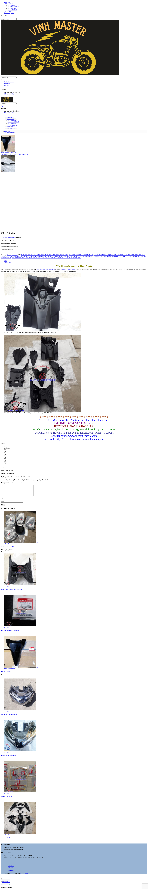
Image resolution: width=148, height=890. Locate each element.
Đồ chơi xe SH (12, 8)
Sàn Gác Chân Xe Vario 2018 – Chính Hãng (11, 589)
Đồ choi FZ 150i (12, 10)
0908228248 (6, 882)
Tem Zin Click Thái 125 (6, 796)
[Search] (1, 105)
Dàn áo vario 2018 (5, 837)
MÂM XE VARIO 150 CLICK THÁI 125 (42, 256)
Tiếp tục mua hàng (9, 94)
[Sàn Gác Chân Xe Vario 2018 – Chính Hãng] (20, 584)
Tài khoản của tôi (9, 82)
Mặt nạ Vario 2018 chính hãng (8, 671)
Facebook (11, 870)
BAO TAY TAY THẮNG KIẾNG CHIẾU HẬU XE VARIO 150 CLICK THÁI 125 (44, 255)
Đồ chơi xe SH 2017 (13, 6)
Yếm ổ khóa (54, 258)
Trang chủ (7, 2)
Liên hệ (10, 867)
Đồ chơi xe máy (8, 3)
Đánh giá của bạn (6, 482)
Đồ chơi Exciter (12, 5)
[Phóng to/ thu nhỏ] (1, 881)
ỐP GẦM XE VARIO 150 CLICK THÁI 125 (118, 256)
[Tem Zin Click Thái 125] (20, 792)
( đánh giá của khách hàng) (8, 237)
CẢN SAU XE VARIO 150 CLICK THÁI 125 (107, 255)
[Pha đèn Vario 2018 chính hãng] (20, 751)
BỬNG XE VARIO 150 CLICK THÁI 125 (81, 255)
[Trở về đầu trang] (1, 878)
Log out (6, 85)
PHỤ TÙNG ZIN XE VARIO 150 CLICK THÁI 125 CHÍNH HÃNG (31, 258)
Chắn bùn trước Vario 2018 (7, 546)
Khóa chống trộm (9, 13)
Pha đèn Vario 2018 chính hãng (8, 755)
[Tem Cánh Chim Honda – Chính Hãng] (20, 626)
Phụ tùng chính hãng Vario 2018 (46, 269)
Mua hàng (7, 83)
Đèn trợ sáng (7, 11)
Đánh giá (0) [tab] (7, 262)
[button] (2, 106)
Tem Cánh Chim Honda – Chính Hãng (10, 630)
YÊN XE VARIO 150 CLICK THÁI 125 (69, 258)
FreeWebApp (24, 873)
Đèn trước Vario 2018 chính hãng (9, 714)
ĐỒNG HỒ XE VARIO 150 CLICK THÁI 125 (16, 256)
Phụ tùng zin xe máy (9, 132)
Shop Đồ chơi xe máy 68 (69, 269)
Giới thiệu (11, 866)
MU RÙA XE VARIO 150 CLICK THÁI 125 (67, 256)
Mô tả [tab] (5, 261)
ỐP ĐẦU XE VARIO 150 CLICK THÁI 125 (93, 256)
